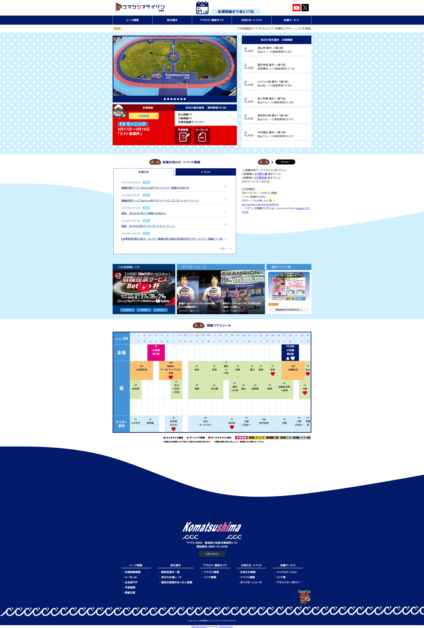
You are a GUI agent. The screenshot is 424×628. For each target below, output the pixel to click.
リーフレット (131, 577)
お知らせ (143, 172)
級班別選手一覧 (170, 572)
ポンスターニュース (251, 582)
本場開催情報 (133, 572)
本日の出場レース (171, 577)
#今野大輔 (261, 174)
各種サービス (291, 20)
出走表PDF (128, 310)
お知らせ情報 (248, 572)
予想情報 (144, 310)
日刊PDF (160, 310)
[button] (116, 66)
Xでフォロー (285, 162)
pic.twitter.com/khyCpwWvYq (260, 204)
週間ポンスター (194, 311)
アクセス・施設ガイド (212, 20)
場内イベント (273, 304)
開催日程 (130, 592)
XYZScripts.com (226, 626)
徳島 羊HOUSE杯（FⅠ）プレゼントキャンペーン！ (148, 226)
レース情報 (132, 20)
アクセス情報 (211, 572)
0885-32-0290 (218, 546)
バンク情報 (210, 577)
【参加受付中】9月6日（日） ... (288, 309)
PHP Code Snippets (199, 626)
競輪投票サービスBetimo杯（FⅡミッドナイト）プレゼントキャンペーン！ (160, 200)
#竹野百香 (260, 178)
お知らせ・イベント (251, 20)
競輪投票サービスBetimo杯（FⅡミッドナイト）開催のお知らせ (155, 188)
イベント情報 (247, 577)
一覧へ (223, 248)
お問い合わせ (212, 553)
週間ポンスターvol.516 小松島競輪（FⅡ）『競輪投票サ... (197, 305)
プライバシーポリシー (289, 582)
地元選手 (172, 20)
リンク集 (281, 577)
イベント (206, 172)
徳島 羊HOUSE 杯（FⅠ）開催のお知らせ (143, 213)
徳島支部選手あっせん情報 (176, 582)
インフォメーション (287, 572)
